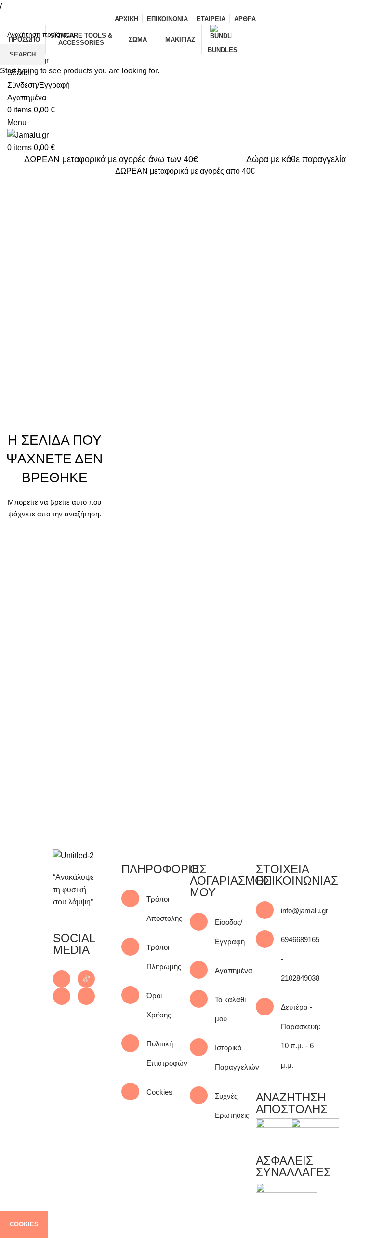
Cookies (24, 1224)
